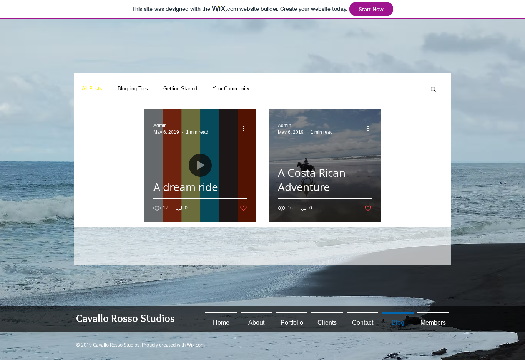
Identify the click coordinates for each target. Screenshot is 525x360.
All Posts (92, 88)
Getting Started (180, 88)
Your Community (231, 88)
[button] (433, 90)
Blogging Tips (133, 88)
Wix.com (196, 345)
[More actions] (246, 128)
